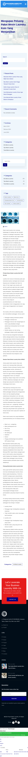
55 (18, 754)
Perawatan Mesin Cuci (9, 200)
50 (16, 754)
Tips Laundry (7, 203)
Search (5, 57)
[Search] (5, 164)
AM (1, 751)
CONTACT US (12, 599)
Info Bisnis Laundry (17, 564)
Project (5, 627)
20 (20, 751)
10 (9, 754)
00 (14, 751)
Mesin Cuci (16, 197)
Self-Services (20, 200)
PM (7, 751)
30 (24, 751)
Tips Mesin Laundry (8, 147)
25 (22, 751)
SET (1, 756)
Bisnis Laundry (8, 197)
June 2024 (6, 132)
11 (10, 754)
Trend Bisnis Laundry (9, 150)
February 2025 (7, 129)
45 (14, 754)
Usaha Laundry (16, 203)
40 (27, 751)
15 (19, 751)
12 (11, 754)
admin (5, 226)
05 (16, 751)
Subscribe (14, 698)
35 (25, 751)
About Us (5, 625)
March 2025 (7, 126)
